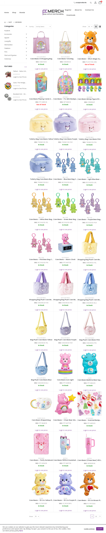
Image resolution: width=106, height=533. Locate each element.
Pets (5, 52)
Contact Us (89, 10)
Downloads (71, 15)
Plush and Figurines (10, 55)
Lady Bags (65, 97)
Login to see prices (41, 69)
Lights (65, 378)
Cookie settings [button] (89, 529)
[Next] (100, 516)
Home (6, 13)
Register (68, 10)
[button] (90, 2)
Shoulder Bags (41, 57)
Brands (22, 13)
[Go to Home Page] (5, 22)
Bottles (65, 458)
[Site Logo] (53, 12)
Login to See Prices (19, 77)
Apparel (6, 38)
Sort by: (31, 26)
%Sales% (7, 31)
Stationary (41, 458)
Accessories (89, 418)
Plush (89, 57)
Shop (14, 13)
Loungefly (7, 41)
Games (41, 97)
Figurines (89, 97)
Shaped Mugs (41, 418)
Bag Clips (65, 177)
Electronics (65, 257)
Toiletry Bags (41, 137)
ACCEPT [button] (99, 529)
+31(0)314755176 (80, 3)
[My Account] (95, 3)
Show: (84, 26)
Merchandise (8, 45)
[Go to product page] (41, 42)
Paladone (7, 48)
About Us (78, 10)
